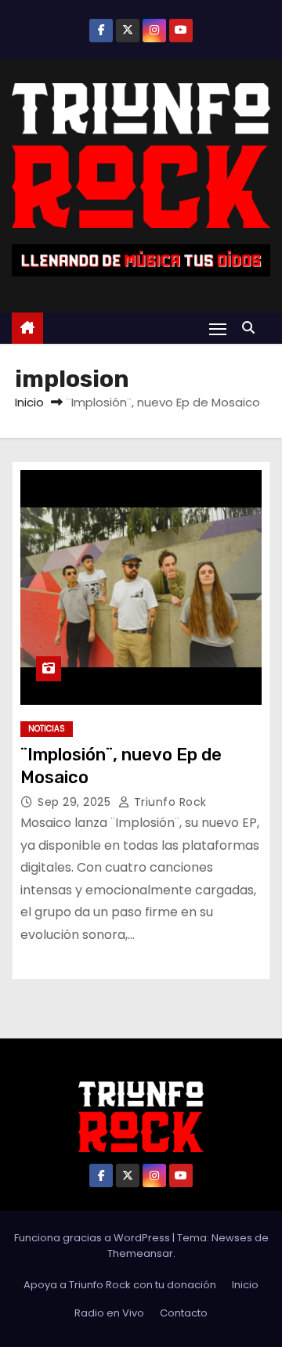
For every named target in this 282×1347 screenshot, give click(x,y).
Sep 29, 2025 (76, 802)
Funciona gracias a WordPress (93, 1237)
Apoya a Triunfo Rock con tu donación (120, 1284)
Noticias (46, 729)
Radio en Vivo (109, 1312)
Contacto (184, 1312)
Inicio (29, 402)
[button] (252, 328)
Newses (232, 1237)
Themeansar (140, 1253)
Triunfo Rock (168, 802)
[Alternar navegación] (217, 328)
